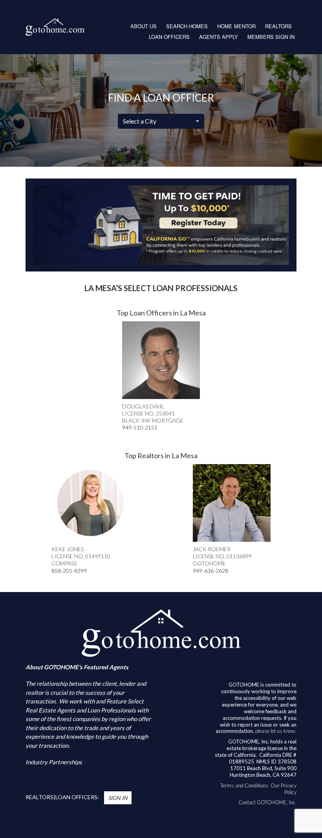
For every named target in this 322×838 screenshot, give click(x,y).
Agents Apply (218, 36)
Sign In (118, 797)
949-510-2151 (139, 427)
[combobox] (161, 121)
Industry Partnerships (54, 761)
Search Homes (187, 26)
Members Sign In (271, 36)
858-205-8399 (69, 570)
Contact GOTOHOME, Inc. (267, 802)
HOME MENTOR (236, 26)
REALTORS (278, 26)
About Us (143, 26)
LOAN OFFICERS (169, 36)
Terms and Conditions (244, 785)
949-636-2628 (210, 570)
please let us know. (275, 731)
